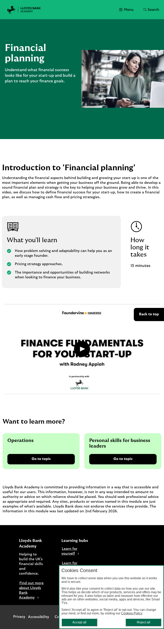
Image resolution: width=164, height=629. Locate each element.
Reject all (143, 622)
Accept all (79, 622)
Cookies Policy (131, 613)
